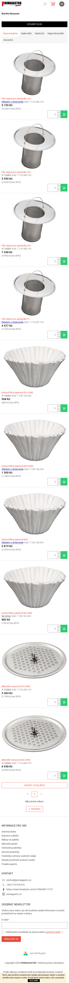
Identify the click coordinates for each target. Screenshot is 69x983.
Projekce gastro (9, 864)
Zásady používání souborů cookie (18, 860)
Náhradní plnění (9, 844)
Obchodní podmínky (12, 848)
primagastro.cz (14, 894)
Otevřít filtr (34, 24)
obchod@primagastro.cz (18, 880)
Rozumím (34, 980)
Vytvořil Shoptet (38, 953)
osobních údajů (52, 932)
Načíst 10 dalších (34, 785)
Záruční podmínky (10, 852)
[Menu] (62, 4)
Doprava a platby (10, 835)
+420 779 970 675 (15, 884)
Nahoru (35, 809)
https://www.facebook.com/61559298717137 (29, 889)
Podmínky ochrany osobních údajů (19, 856)
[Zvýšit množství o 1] (58, 112)
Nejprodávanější (55, 33)
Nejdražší (39, 33)
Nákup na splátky (10, 839)
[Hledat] (45, 4)
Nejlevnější (26, 33)
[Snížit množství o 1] (58, 116)
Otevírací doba (9, 831)
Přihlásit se (11, 939)
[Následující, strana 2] (34, 794)
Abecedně (8, 40)
